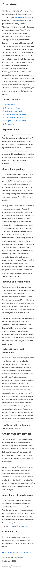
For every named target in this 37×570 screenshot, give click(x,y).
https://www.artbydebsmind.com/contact (16, 552)
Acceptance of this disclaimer (15, 121)
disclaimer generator (20, 526)
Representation (10, 105)
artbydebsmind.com (20, 17)
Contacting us (9, 124)
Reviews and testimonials (13, 111)
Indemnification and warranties (15, 114)
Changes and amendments (14, 118)
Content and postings (12, 108)
